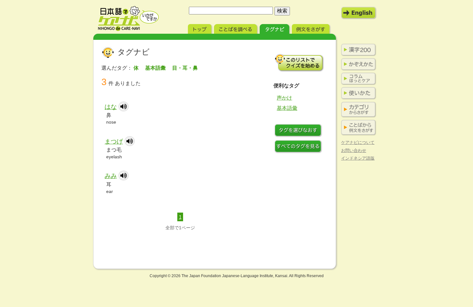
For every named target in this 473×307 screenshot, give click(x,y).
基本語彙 (287, 108)
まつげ (114, 141)
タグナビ (275, 28)
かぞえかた (357, 64)
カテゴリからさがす (357, 109)
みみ (111, 175)
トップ (200, 28)
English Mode (358, 12)
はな (111, 106)
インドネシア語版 (358, 158)
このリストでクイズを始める (299, 62)
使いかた (357, 93)
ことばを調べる (236, 28)
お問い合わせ (353, 150)
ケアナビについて (358, 142)
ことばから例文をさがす (357, 127)
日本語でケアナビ (128, 18)
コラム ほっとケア (357, 78)
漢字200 (357, 49)
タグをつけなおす (299, 131)
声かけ (284, 98)
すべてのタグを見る (299, 147)
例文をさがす (311, 28)
